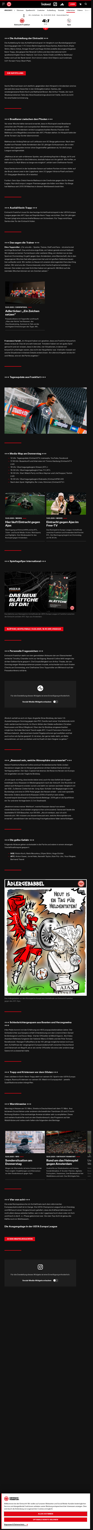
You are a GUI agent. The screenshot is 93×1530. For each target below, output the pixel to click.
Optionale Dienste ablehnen (45, 1520)
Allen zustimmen (45, 1514)
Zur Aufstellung (15, 73)
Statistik (61, 10)
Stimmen (20, 10)
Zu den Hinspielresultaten (20, 1239)
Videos (80, 10)
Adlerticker (70, 10)
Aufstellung (51, 10)
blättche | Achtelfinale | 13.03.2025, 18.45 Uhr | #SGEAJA (34, 629)
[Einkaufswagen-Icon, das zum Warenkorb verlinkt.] (80, 4)
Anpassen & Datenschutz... (15, 1524)
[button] (86, 4)
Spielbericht (30, 10)
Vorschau (88, 10)
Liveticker (41, 10)
